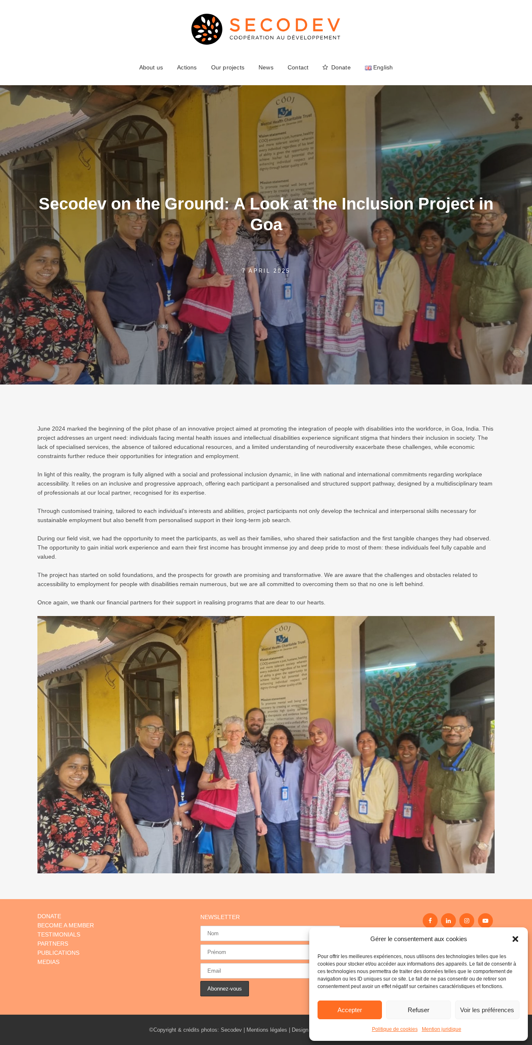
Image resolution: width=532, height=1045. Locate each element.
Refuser (418, 1009)
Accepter (349, 1009)
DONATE (49, 916)
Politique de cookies (395, 1029)
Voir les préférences (487, 1009)
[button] (515, 939)
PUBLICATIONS (58, 952)
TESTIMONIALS (58, 934)
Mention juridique (441, 1029)
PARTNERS (52, 943)
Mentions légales (266, 1030)
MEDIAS (48, 962)
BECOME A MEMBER (65, 925)
